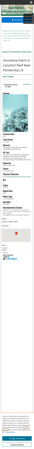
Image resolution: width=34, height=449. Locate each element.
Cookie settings (17, 444)
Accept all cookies (17, 438)
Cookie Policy (10, 432)
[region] (17, 431)
